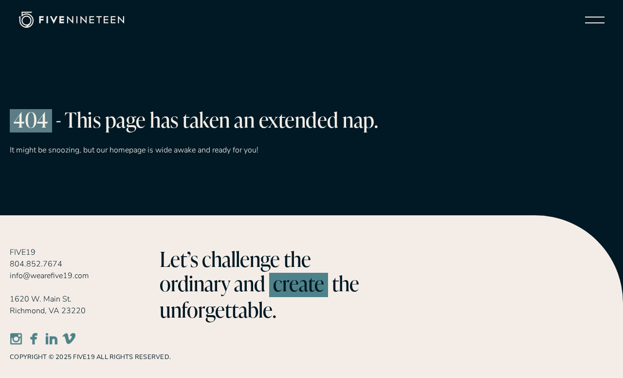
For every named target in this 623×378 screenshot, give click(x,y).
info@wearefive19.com (49, 275)
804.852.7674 (36, 264)
